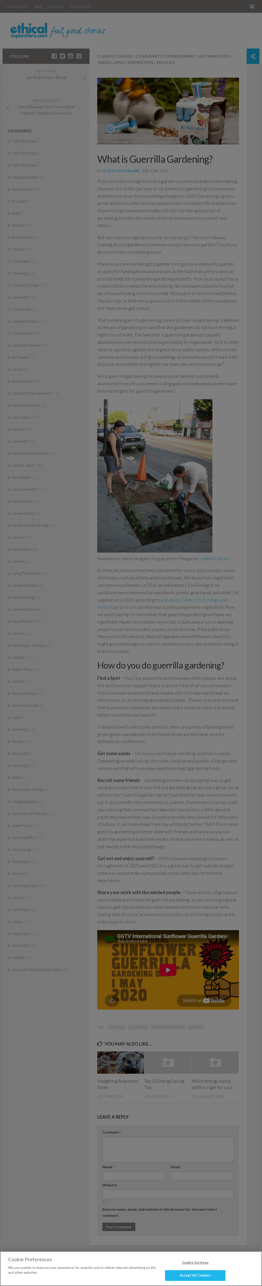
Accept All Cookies (195, 1275)
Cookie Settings (195, 1262)
